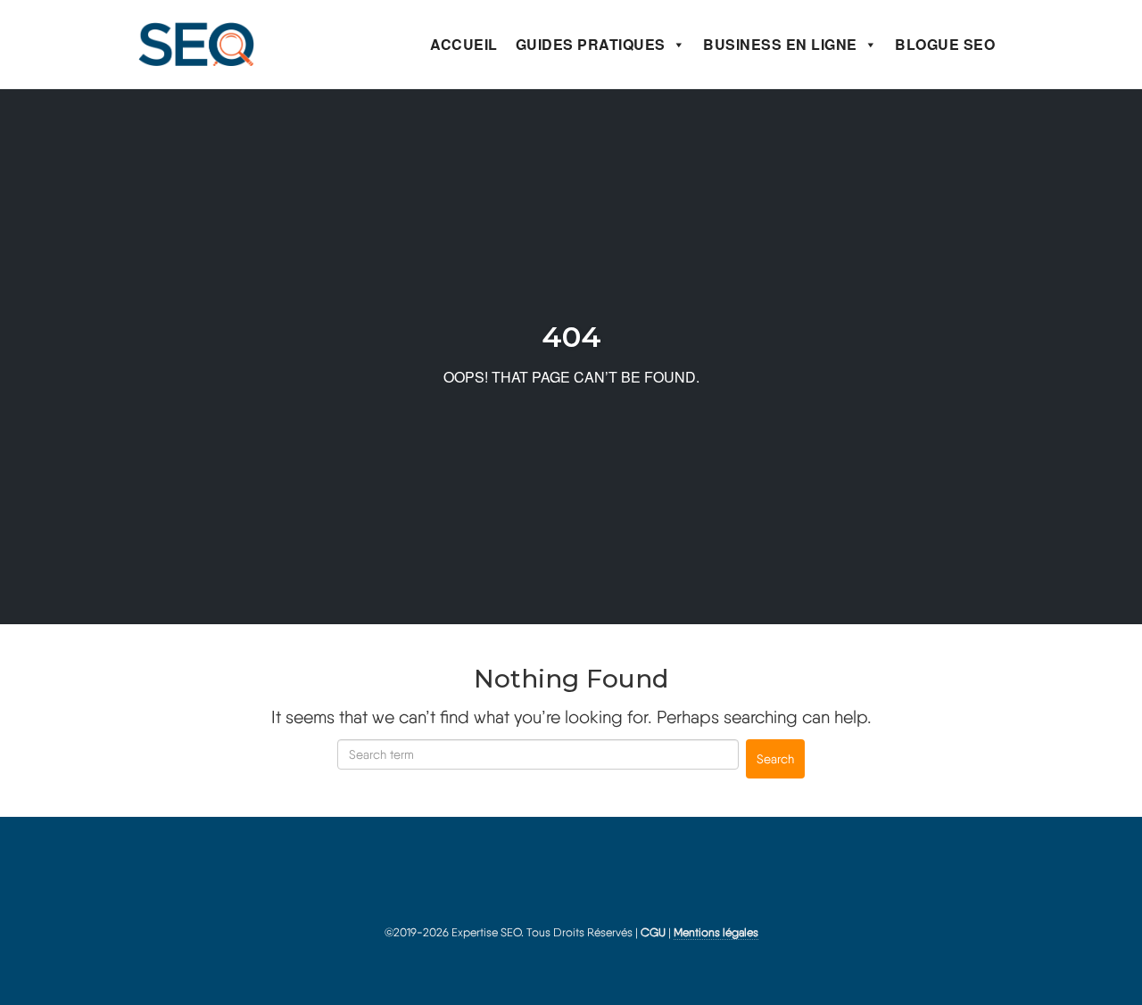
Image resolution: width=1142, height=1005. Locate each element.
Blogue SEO (945, 44)
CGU (653, 932)
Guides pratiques (591, 44)
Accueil (464, 44)
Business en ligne (780, 44)
